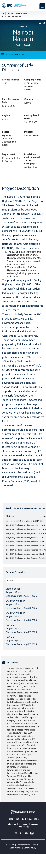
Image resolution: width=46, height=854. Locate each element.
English (22, 826)
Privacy (35, 845)
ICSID (36, 819)
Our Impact (23, 824)
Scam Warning (15, 848)
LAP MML (11, 625)
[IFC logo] (14, 5)
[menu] (42, 6)
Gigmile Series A (14, 588)
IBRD (11, 819)
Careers (34, 824)
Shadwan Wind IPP (15, 600)
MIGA (29, 819)
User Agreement (23, 845)
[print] (39, 23)
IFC (23, 819)
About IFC (12, 824)
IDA (17, 819)
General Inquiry (30, 848)
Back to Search (23, 45)
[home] (3, 13)
